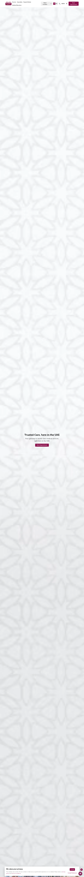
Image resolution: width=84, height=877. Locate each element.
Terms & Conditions (16, 873)
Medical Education (16, 5)
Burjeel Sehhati (27, 2)
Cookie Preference (72, 873)
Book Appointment (73, 3)
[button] (46, 3)
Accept (72, 869)
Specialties (19, 2)
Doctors (14, 2)
